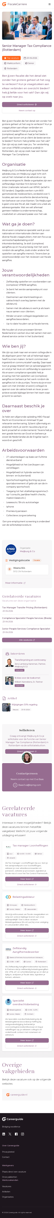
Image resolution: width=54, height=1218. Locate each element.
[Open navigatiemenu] (49, 4)
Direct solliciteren (25, 104)
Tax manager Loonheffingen (30, 845)
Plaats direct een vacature (14, 1172)
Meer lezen (25, 879)
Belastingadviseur (24, 897)
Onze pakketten (9, 1177)
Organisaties (8, 1197)
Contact (5, 1157)
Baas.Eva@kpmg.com (29, 785)
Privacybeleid (8, 1152)
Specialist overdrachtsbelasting (26, 1002)
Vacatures (6, 1186)
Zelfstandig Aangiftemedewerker (26, 950)
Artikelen (6, 1191)
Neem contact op (27, 110)
